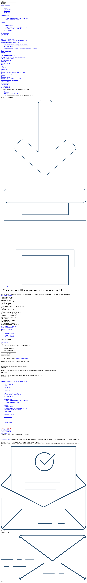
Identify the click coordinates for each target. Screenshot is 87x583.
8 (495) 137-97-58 (6, 86)
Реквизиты (7, 12)
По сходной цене (9, 333)
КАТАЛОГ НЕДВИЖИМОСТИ (10, 42)
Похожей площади (9, 335)
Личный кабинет (6, 36)
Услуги (3, 22)
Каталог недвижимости (7, 58)
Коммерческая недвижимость (12, 394)
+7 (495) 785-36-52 (6, 431)
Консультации (8, 30)
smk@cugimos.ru (5, 439)
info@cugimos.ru (5, 87)
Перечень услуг (8, 25)
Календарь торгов (6, 51)
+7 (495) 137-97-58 (6, 428)
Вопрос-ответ (5, 34)
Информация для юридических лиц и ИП (16, 18)
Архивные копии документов (12, 28)
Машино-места (8, 46)
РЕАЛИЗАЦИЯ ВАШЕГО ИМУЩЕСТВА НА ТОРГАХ (20, 48)
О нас (5, 8)
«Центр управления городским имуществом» (14, 40)
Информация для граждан (11, 19)
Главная (6, 92)
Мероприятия (5, 33)
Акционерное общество (8, 39)
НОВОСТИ (4, 52)
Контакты (7, 11)
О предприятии (5, 5)
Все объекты (4, 342)
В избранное (7, 286)
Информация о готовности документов (15, 27)
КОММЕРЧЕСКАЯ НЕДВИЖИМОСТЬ (16, 45)
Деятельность (4, 15)
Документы (7, 9)
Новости (3, 61)
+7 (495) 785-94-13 (6, 430)
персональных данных (22, 358)
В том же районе (9, 336)
